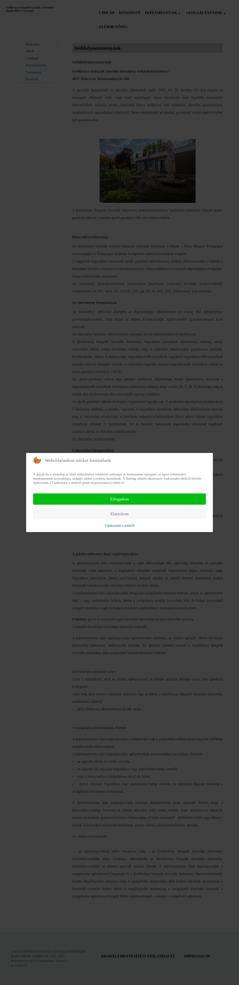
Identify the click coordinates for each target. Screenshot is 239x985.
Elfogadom (119, 499)
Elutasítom (119, 513)
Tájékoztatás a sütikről (119, 525)
